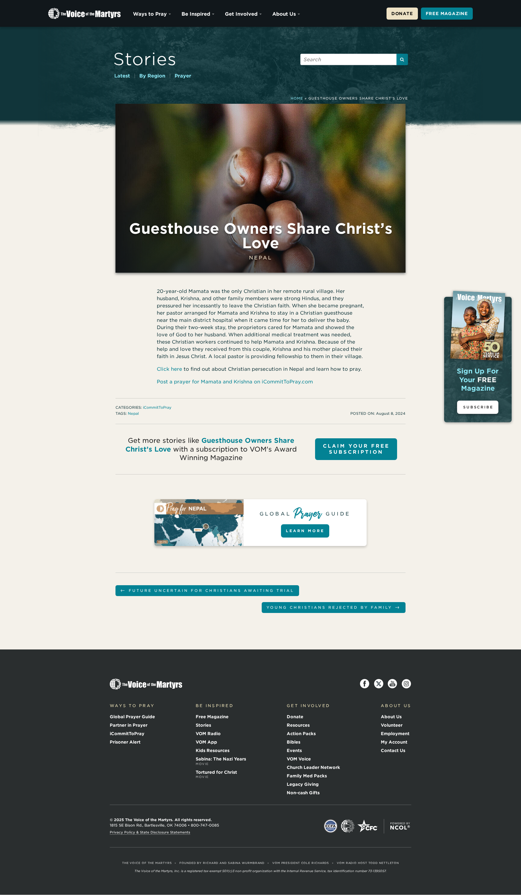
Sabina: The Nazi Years (221, 761)
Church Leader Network (313, 767)
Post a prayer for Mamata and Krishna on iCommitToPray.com (235, 382)
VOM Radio (208, 733)
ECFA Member (331, 826)
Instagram (406, 684)
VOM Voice (299, 759)
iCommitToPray (157, 407)
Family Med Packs (307, 775)
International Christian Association (347, 826)
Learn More (305, 530)
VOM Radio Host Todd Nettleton (368, 863)
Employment (395, 733)
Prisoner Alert (125, 742)
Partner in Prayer (128, 725)
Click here (169, 369)
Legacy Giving (303, 784)
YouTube (392, 684)
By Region (152, 76)
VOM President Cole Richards (300, 863)
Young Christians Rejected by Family (334, 607)
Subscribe (478, 407)
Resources (298, 725)
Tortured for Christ (216, 774)
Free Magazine (447, 13)
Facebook (365, 684)
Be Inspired (196, 14)
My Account (394, 742)
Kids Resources (212, 750)
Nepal (260, 258)
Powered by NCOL (400, 826)
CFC (367, 826)
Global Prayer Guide (132, 716)
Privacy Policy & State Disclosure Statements (150, 832)
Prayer (183, 76)
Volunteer (392, 725)
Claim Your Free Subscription (356, 449)
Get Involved (241, 14)
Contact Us (393, 750)
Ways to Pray (150, 14)
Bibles (293, 742)
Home (297, 98)
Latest (122, 76)
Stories (145, 59)
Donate (402, 13)
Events (294, 750)
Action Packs (301, 733)
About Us (284, 14)
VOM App (206, 742)
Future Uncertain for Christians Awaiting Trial (207, 590)
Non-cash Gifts (303, 792)
